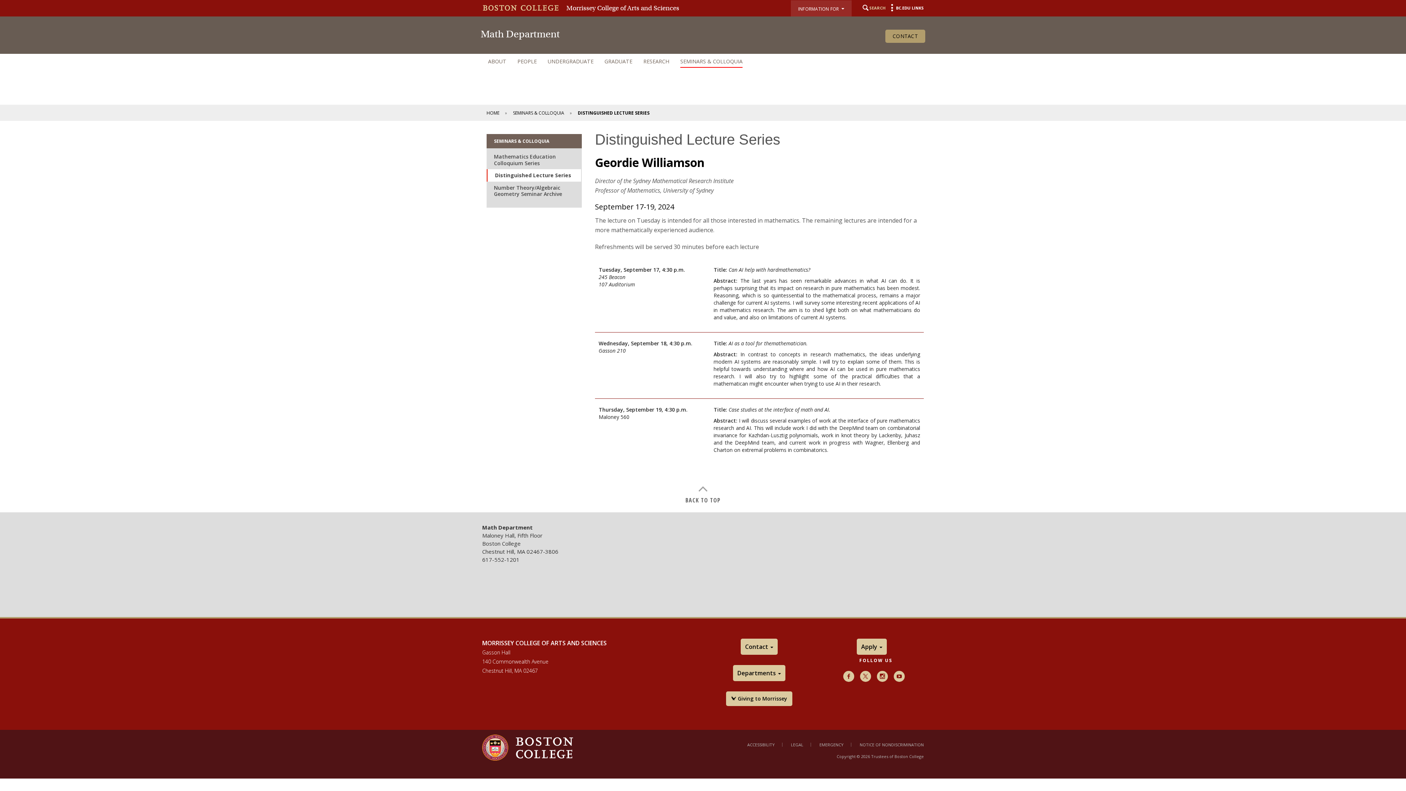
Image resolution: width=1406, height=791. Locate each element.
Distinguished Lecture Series (533, 175)
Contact (905, 36)
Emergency (831, 744)
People (527, 61)
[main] (703, 316)
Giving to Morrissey (761, 698)
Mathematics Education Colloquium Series (525, 160)
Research (656, 61)
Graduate (618, 61)
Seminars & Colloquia (711, 61)
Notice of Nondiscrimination (892, 744)
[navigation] (703, 61)
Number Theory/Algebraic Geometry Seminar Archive (528, 191)
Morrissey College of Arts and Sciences (622, 8)
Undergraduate (571, 61)
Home (493, 113)
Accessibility (761, 744)
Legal (797, 744)
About (497, 61)
